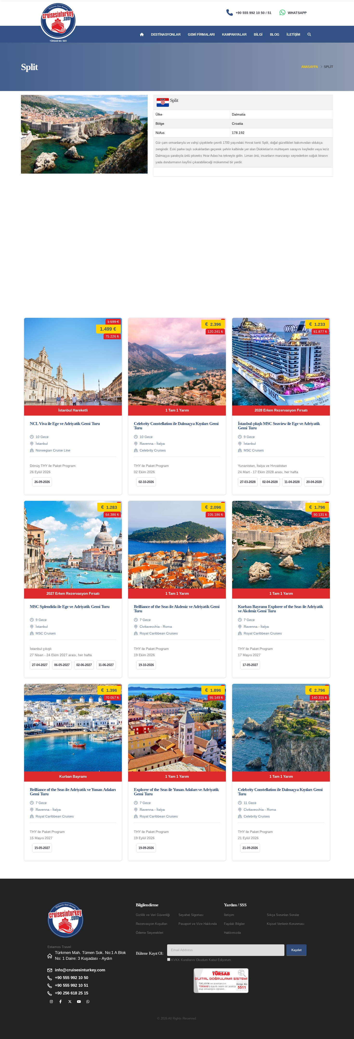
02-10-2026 (146, 482)
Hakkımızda (232, 932)
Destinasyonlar (165, 34)
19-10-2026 (146, 665)
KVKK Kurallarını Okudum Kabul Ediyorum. (201, 960)
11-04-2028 (292, 482)
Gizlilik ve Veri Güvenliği (153, 915)
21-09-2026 (250, 848)
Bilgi (258, 34)
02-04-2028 (270, 482)
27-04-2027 (39, 665)
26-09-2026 (42, 482)
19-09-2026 (146, 848)
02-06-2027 (84, 665)
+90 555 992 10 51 (71, 985)
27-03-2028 (248, 482)
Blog (274, 34)
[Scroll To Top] (346, 1033)
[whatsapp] (88, 1002)
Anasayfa (309, 67)
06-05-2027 (62, 665)
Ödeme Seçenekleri (149, 932)
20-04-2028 (314, 482)
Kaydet (296, 950)
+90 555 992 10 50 (71, 977)
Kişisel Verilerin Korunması (285, 924)
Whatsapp (297, 13)
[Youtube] (79, 1002)
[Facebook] (61, 1002)
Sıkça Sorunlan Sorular (283, 915)
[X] (70, 1002)
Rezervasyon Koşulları (151, 924)
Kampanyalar (234, 34)
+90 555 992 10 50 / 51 (253, 13)
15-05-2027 (42, 848)
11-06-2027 (106, 665)
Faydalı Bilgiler (234, 924)
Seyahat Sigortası (190, 915)
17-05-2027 (250, 665)
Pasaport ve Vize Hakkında (197, 924)
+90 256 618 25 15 (71, 993)
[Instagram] (51, 1002)
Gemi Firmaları (201, 34)
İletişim (293, 34)
